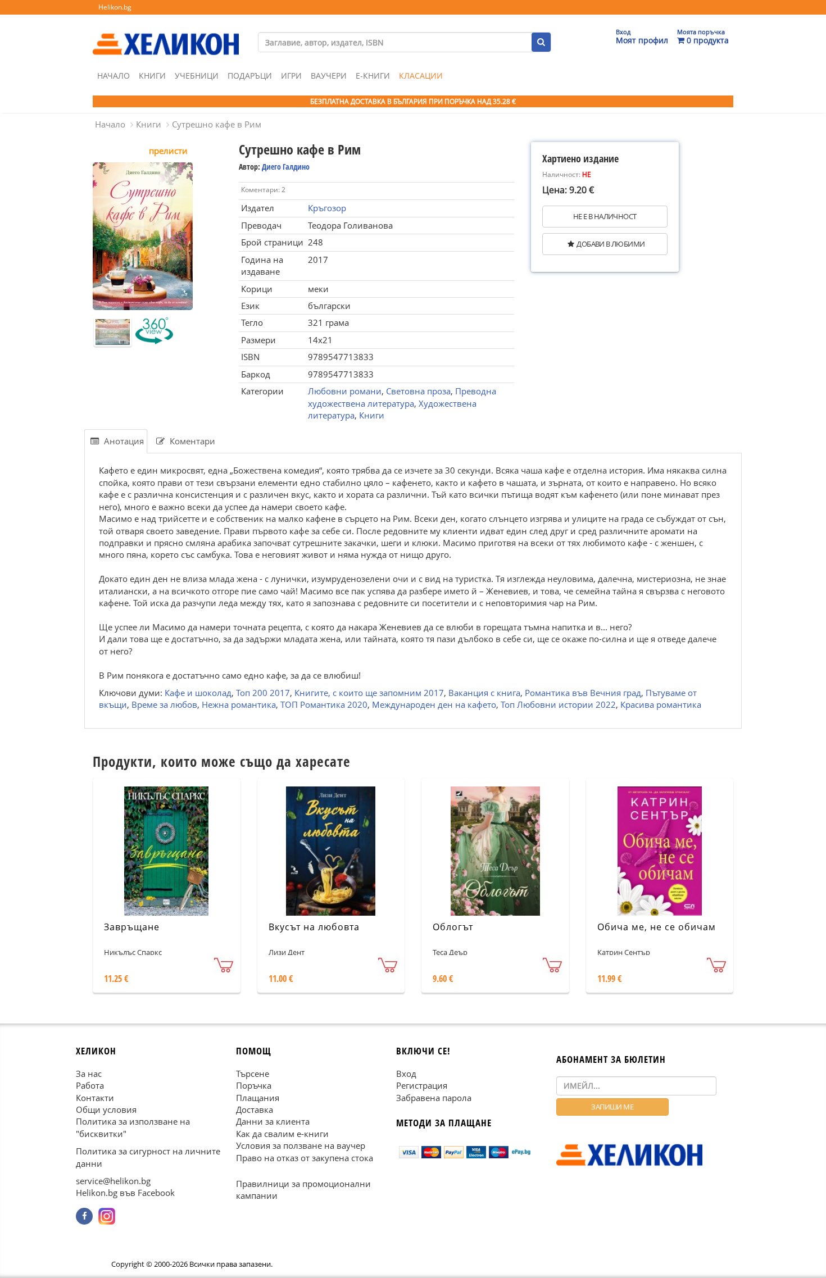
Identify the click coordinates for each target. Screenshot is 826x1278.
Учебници (197, 75)
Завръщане (132, 927)
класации (421, 75)
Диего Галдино (286, 166)
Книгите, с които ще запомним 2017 (369, 692)
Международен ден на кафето (434, 705)
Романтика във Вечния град (583, 692)
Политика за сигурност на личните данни (148, 1156)
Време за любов (164, 705)
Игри (291, 75)
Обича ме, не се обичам (656, 927)
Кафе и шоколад (198, 692)
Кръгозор (327, 207)
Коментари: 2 (263, 189)
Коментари (191, 441)
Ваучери (329, 75)
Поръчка (253, 1085)
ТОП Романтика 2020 (323, 705)
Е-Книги (373, 75)
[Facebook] (84, 1216)
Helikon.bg (114, 7)
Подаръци (250, 75)
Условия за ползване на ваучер (300, 1145)
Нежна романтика (239, 705)
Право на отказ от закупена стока (304, 1157)
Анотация (123, 441)
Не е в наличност (604, 216)
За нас (89, 1073)
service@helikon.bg (113, 1180)
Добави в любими (611, 244)
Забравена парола (433, 1097)
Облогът (453, 927)
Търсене (252, 1073)
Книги (152, 75)
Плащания (257, 1097)
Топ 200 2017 (263, 692)
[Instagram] (106, 1216)
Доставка (254, 1109)
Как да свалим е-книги (282, 1133)
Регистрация (421, 1085)
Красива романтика (660, 705)
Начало (113, 75)
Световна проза (418, 391)
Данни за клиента (273, 1121)
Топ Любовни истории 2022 (558, 705)
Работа (90, 1085)
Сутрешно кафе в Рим (216, 124)
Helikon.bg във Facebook (125, 1192)
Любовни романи (345, 391)
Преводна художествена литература (402, 396)
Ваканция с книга (484, 692)
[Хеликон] (165, 34)
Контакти (95, 1097)
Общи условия (106, 1109)
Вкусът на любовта (314, 927)
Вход (406, 1073)
